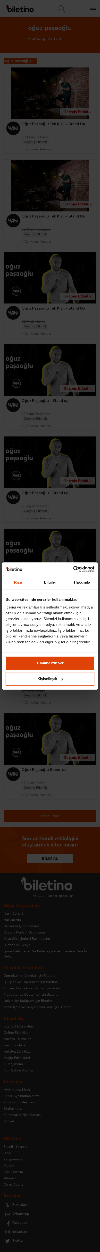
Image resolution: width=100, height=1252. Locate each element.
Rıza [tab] (18, 582)
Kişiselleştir (47, 679)
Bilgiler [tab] (50, 582)
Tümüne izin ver (50, 663)
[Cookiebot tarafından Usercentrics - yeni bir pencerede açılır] (73, 569)
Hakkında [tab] (82, 582)
